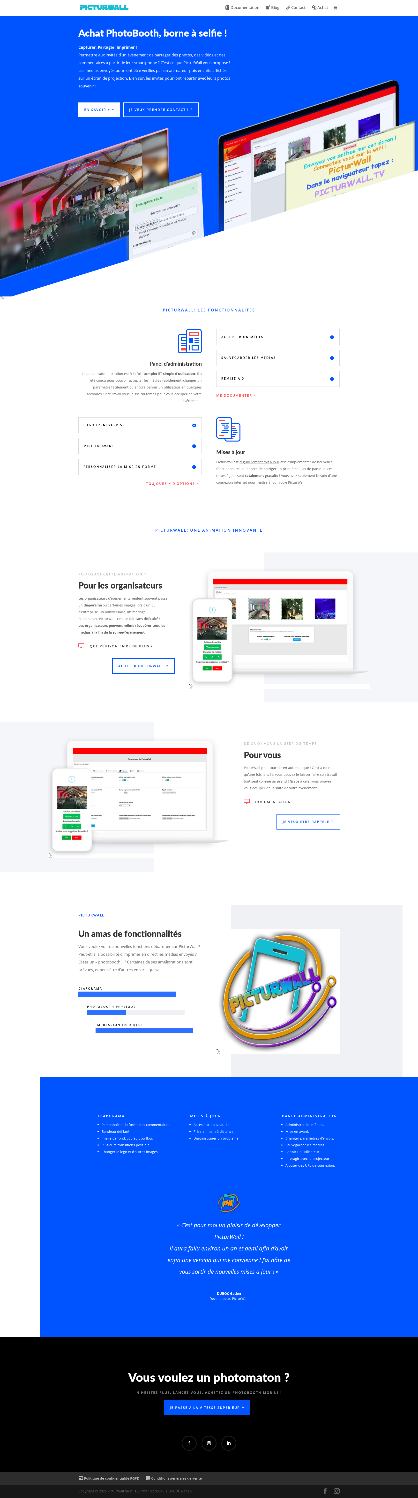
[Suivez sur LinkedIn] (228, 1443)
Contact (298, 8)
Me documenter (234, 395)
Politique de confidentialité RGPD (111, 1478)
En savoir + (97, 109)
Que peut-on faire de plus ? (121, 646)
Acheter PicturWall (141, 666)
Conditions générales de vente (176, 1478)
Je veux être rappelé (306, 821)
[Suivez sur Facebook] (189, 1443)
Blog (275, 8)
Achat (322, 8)
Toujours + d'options (170, 483)
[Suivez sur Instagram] (209, 1443)
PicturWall (240, 1298)
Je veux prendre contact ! (159, 109)
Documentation (245, 8)
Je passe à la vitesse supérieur (205, 1407)
